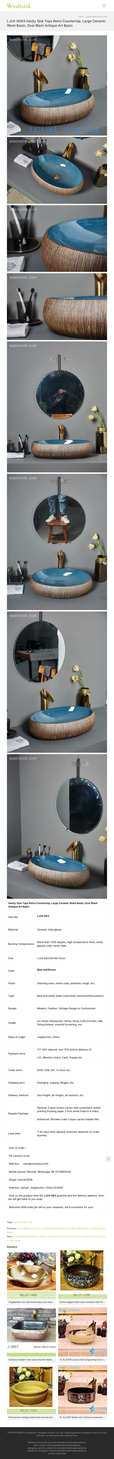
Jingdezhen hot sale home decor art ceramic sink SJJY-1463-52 (31, 1302)
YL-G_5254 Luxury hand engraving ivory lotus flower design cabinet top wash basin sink (83, 1359)
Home (81, 17)
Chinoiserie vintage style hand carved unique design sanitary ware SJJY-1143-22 (31, 1417)
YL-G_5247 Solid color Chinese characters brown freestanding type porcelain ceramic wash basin (83, 1417)
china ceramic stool (42, 1445)
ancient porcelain (49, 1442)
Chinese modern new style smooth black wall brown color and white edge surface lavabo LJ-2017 (31, 1359)
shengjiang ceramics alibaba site (42, 1448)
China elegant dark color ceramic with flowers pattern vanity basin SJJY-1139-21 (83, 1302)
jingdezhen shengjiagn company (42, 1450)
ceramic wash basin (57, 1453)
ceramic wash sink (23, 1222)
